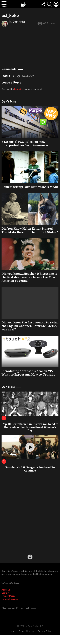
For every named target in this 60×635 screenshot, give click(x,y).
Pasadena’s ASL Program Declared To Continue (30, 469)
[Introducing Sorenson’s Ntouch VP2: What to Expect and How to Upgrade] (30, 351)
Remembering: (30, 187)
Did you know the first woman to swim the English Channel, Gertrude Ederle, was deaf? (30, 325)
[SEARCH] (49, 4)
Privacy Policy (8, 596)
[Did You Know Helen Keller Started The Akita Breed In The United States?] (30, 209)
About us (6, 590)
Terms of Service (10, 599)
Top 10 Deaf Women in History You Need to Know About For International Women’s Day (30, 427)
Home (12, 631)
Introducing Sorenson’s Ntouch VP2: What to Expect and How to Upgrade (28, 372)
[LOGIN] (56, 4)
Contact (5, 593)
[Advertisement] (30, 513)
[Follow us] (43, 4)
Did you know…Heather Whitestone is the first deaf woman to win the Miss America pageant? (29, 277)
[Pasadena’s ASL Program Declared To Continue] (30, 447)
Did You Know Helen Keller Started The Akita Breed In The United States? (30, 230)
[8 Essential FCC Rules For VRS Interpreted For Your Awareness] (30, 122)
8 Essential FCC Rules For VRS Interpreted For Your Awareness (25, 143)
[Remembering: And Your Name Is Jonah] (30, 167)
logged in (18, 89)
